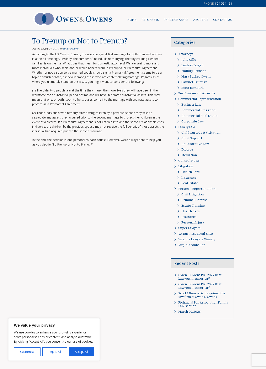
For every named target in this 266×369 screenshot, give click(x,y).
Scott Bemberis (192, 88)
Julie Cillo (188, 60)
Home (132, 20)
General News (70, 48)
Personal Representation (197, 189)
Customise (27, 352)
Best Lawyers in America (196, 93)
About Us (200, 20)
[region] (54, 339)
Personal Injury (192, 222)
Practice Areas (176, 20)
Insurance (189, 177)
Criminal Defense (194, 200)
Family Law (186, 127)
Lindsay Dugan (192, 65)
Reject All (54, 352)
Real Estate (189, 183)
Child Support (191, 138)
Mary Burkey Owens (196, 76)
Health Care (190, 172)
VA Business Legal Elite (195, 234)
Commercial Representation (199, 99)
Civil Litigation (192, 194)
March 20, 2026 (189, 311)
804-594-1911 (218, 3)
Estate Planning (193, 205)
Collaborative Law (195, 144)
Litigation (185, 166)
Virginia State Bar (191, 245)
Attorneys (185, 54)
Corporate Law (192, 121)
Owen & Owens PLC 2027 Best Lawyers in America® (200, 276)
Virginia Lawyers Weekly (196, 239)
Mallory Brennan (193, 71)
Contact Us (222, 20)
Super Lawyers (189, 228)
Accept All (81, 352)
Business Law (191, 104)
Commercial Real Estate (199, 116)
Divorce (187, 149)
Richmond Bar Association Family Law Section (203, 304)
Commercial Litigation (198, 110)
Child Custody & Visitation (200, 133)
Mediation (189, 155)
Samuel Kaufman (194, 82)
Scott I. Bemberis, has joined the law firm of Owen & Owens (201, 295)
